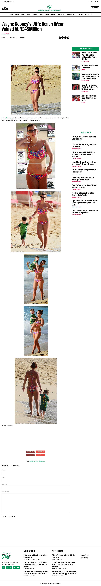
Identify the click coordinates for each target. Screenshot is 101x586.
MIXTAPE (35, 14)
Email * (4, 477)
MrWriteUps (95, 8)
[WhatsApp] (65, 37)
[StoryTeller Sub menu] (75, 14)
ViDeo (28, 14)
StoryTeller (70, 14)
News (41, 14)
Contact (96, 1)
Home (11, 14)
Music (23, 14)
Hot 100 (81, 14)
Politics (26, 575)
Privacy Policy (84, 555)
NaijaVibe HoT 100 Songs (37, 461)
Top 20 (87, 14)
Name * (4, 470)
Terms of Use (84, 558)
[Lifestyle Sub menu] (64, 14)
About (90, 1)
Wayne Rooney (6, 118)
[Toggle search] (91, 14)
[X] (62, 37)
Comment (5, 491)
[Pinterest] (68, 37)
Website (4, 484)
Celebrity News (50, 14)
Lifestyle (59, 14)
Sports (83, 70)
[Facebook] (60, 37)
